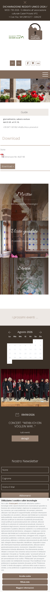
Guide (24, 112)
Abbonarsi (25, 495)
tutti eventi (25, 432)
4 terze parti (13, 503)
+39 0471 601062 (10, 127)
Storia (2, 149)
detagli (25, 438)
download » (8, 166)
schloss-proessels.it (25, 48)
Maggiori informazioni (25, 588)
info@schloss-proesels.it (28, 127)
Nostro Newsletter (25, 461)
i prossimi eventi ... (25, 317)
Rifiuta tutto (25, 582)
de (12, 63)
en (19, 63)
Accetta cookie (25, 576)
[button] (48, 500)
